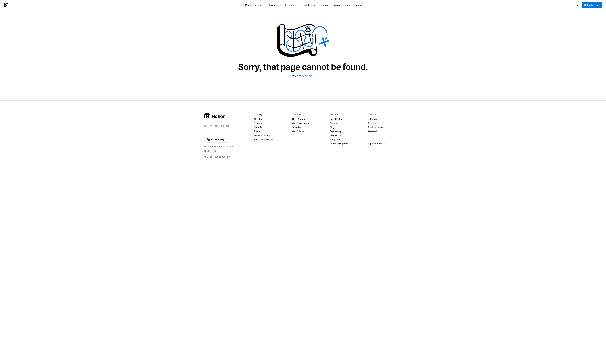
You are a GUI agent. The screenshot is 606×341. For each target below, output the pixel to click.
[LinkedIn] (216, 126)
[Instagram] (205, 126)
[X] (211, 126)
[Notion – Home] (6, 5)
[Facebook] (222, 126)
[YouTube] (227, 126)
